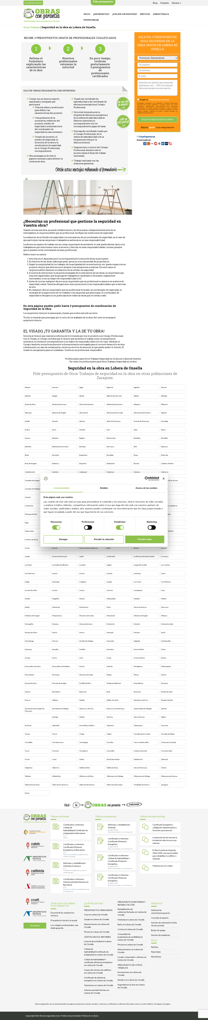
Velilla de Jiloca (112, 768)
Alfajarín (137, 404)
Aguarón (110, 387)
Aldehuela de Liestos (115, 404)
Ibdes (109, 548)
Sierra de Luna (139, 717)
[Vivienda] (101, 827)
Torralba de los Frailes (142, 734)
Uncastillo (110, 751)
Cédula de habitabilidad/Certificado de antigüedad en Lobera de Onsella (98, 952)
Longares (82, 582)
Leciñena (137, 573)
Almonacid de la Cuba (115, 413)
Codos (163, 497)
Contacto (164, 3)
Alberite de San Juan (114, 396)
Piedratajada (166, 666)
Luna (163, 590)
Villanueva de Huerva (169, 776)
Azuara (27, 438)
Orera (54, 658)
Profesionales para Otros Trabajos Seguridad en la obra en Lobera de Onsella (103, 358)
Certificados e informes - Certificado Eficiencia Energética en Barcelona (74, 847)
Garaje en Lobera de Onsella (96, 919)
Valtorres (55, 768)
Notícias (154, 947)
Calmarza (164, 472)
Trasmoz (55, 751)
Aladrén (28, 396)
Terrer (54, 734)
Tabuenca (110, 725)
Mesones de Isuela (86, 616)
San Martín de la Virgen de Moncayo (34, 710)
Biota (27, 455)
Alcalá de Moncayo (59, 404)
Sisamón (28, 725)
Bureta (136, 463)
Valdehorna (138, 759)
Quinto (27, 692)
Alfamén (164, 404)
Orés (81, 658)
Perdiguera (138, 666)
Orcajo (27, 658)
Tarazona (164, 725)
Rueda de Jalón (166, 692)
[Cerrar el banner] (164, 479)
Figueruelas (29, 531)
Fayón (163, 523)
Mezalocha (111, 616)
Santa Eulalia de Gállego (143, 709)
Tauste (27, 734)
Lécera (82, 573)
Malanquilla (111, 599)
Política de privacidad (159, 99)
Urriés (27, 759)
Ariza (54, 430)
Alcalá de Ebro (30, 404)
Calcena (137, 472)
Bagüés (82, 438)
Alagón (54, 396)
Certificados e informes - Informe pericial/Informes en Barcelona (75, 882)
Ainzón (164, 387)
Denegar (63, 539)
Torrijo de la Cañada (168, 742)
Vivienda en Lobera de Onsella (131, 919)
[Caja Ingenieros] (146, 135)
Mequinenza (57, 616)
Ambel (27, 421)
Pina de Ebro (29, 675)
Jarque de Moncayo (59, 556)
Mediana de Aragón (32, 616)
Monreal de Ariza (85, 624)
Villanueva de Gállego (142, 776)
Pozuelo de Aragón (59, 683)
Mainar (82, 599)
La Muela (28, 565)
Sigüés (163, 717)
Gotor (163, 539)
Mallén (163, 599)
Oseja (109, 658)
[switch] (88, 527)
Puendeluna (138, 683)
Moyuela (110, 632)
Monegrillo (29, 624)
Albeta (136, 396)
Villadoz (28, 776)
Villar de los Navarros (60, 785)
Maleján (137, 599)
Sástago (55, 717)
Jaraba (27, 556)
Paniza (163, 658)
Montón (137, 624)
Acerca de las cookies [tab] (146, 488)
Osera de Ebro (139, 658)
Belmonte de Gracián (60, 447)
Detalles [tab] (104, 488)
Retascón (82, 692)
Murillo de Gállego (86, 641)
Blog (155, 3)
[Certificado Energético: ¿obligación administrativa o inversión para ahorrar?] (146, 827)
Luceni (54, 590)
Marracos (165, 607)
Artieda (82, 430)
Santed (163, 709)
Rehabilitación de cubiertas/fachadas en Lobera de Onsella (132, 912)
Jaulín (81, 556)
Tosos (27, 751)
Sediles (82, 717)
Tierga (81, 734)
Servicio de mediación (160, 935)
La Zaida (82, 565)
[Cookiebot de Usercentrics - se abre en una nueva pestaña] (146, 479)
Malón (27, 607)
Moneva (55, 624)
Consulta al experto (160, 918)
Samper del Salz (167, 700)
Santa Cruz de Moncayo (115, 709)
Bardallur (164, 438)
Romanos (137, 692)
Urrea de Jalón (166, 751)
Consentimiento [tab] (61, 488)
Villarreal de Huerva (87, 785)
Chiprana (164, 489)
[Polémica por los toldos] (146, 868)
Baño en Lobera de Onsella (129, 924)
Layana (54, 573)
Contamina (29, 506)
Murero (55, 641)
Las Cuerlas (165, 565)
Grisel (27, 548)
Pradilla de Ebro (85, 683)
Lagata (109, 565)
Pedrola (110, 666)
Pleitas (109, 675)
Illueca (136, 548)
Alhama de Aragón (59, 413)
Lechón (109, 573)
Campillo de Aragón (32, 480)
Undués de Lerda (140, 751)
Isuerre (164, 548)
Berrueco (110, 447)
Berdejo (82, 447)
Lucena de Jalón (31, 590)
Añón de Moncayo (113, 421)
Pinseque (55, 675)
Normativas (156, 956)
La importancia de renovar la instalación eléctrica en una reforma (165, 840)
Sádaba (82, 700)
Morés (54, 632)
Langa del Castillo (140, 565)
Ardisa (27, 430)
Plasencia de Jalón (86, 675)
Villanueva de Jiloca (32, 785)
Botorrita (164, 455)
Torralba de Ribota (168, 734)
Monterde (110, 624)
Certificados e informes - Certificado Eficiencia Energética (119, 841)
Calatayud (83, 472)
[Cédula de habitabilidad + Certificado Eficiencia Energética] (101, 857)
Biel (135, 447)
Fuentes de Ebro (167, 531)
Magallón (55, 599)
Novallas (55, 649)
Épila (26, 523)
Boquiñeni (83, 455)
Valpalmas (29, 768)
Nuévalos (110, 649)
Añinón (82, 421)
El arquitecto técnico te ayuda (64, 920)
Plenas (136, 675)
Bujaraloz (83, 463)
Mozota (137, 632)
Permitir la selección (104, 539)
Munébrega (29, 641)
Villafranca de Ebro (86, 776)
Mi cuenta (34, 925)
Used (54, 759)
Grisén (54, 548)
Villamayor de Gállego (115, 776)
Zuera (27, 793)
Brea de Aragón (31, 463)
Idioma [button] (176, 3)
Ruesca (27, 700)
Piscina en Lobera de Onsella (96, 932)
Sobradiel (55, 725)
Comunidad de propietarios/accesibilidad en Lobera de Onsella (130, 937)
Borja (136, 455)
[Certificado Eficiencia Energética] (101, 841)
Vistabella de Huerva (141, 785)
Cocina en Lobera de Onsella (130, 929)
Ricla (108, 692)
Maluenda (56, 607)
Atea (135, 430)
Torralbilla (28, 742)
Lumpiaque (138, 590)
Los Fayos (137, 582)
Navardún (110, 641)
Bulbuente (111, 463)
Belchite (28, 447)
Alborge (164, 396)
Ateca (163, 430)
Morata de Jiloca (31, 632)
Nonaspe (28, 649)
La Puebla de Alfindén (60, 565)
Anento (55, 421)
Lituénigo (55, 582)
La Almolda (111, 556)
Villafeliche (56, 776)
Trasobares (83, 751)
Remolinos (56, 692)
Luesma (110, 590)
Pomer (163, 675)
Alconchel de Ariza (86, 404)
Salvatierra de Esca (141, 700)
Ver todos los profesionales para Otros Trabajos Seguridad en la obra (103, 361)
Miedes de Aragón (141, 616)
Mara (109, 607)
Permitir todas (145, 539)
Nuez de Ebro (139, 649)
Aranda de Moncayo (141, 421)
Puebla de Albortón (114, 683)
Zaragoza (164, 785)
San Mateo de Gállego (60, 709)
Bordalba (110, 455)
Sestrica (110, 717)
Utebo (81, 759)
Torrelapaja (83, 742)
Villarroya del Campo (114, 785)
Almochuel (83, 413)
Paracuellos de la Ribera (61, 666)
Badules (55, 438)
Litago (27, 582)
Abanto (27, 387)
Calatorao (110, 472)
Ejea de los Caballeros (169, 506)
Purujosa (164, 683)
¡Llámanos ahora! (34, 2)
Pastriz (82, 666)
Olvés (163, 649)
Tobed (109, 734)
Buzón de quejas (158, 930)
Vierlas (164, 768)
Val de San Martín (113, 759)
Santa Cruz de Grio (86, 709)
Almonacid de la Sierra (142, 413)
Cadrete (55, 472)
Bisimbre (55, 455)
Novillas (82, 649)
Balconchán (111, 438)
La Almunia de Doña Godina (144, 556)
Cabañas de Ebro (167, 463)
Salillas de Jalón (112, 700)
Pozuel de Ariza (31, 683)
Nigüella (137, 641)
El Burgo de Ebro (31, 514)
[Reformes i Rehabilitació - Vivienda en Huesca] (56, 865)
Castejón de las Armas (169, 480)
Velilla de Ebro (84, 768)
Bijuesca (164, 447)
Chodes (28, 497)
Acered (55, 387)
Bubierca (55, 463)
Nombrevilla (166, 641)
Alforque (28, 413)
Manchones (83, 607)
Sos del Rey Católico (86, 725)
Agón (81, 387)
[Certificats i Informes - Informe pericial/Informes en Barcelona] (56, 881)
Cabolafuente (30, 472)
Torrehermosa (57, 742)
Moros (81, 632)
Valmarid (164, 759)
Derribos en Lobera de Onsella (131, 980)
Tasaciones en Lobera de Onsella (98, 985)
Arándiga (164, 421)
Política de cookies (89, 1015)
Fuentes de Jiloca (31, 539)
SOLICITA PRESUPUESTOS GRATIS (157, 119)
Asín (108, 430)
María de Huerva (140, 607)
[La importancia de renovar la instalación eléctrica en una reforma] (146, 839)
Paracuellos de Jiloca (33, 666)
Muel (163, 632)
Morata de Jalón (167, 624)
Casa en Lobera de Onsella (96, 914)
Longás (109, 582)
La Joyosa (164, 556)
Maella (27, 599)
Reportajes (156, 952)
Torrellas (110, 742)
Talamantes (138, 725)
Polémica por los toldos (163, 866)
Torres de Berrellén (141, 742)
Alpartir (164, 413)
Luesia (81, 590)
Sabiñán (55, 700)
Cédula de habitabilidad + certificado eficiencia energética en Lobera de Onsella (98, 962)
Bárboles (137, 438)
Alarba (81, 396)
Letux (163, 573)
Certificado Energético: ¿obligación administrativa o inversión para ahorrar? (165, 827)
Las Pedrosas (30, 573)
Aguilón (137, 387)
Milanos (164, 616)
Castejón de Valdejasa (33, 489)
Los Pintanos (166, 582)
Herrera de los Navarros (88, 548)
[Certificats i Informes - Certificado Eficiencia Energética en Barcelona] (56, 846)
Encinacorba (166, 514)
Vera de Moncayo (140, 768)
